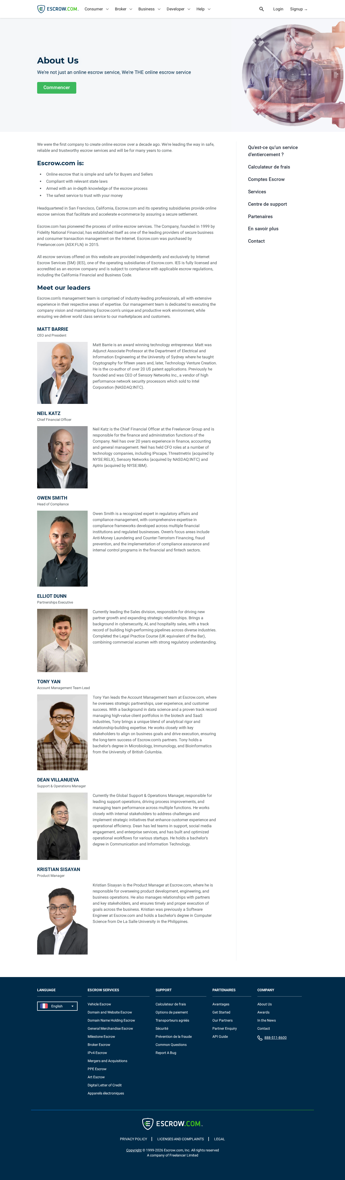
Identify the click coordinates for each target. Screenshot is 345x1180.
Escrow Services (103, 990)
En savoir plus (263, 229)
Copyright (134, 1150)
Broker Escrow (99, 1045)
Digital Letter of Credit (105, 1085)
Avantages (220, 1004)
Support (164, 990)
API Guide (220, 1036)
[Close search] (264, 9)
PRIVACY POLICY (133, 1139)
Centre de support (267, 204)
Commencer (56, 87)
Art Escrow (96, 1077)
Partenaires (260, 216)
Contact (256, 241)
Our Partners (222, 1020)
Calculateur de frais (269, 167)
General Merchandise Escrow (110, 1028)
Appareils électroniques (106, 1093)
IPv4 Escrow (97, 1053)
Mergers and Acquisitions (107, 1061)
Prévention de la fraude (174, 1036)
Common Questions (171, 1045)
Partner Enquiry (224, 1028)
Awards (263, 1012)
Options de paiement (172, 1012)
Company (265, 990)
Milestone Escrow (101, 1036)
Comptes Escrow (266, 179)
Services (257, 192)
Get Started (221, 1012)
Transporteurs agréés (172, 1020)
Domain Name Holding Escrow (111, 1020)
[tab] (97, 9)
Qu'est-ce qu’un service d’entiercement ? (273, 150)
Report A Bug (166, 1053)
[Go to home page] (58, 9)
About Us (264, 1004)
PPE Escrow (97, 1069)
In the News (266, 1020)
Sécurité (162, 1028)
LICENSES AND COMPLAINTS (180, 1139)
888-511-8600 (275, 1038)
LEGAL (219, 1139)
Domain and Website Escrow (110, 1012)
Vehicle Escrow (99, 1004)
